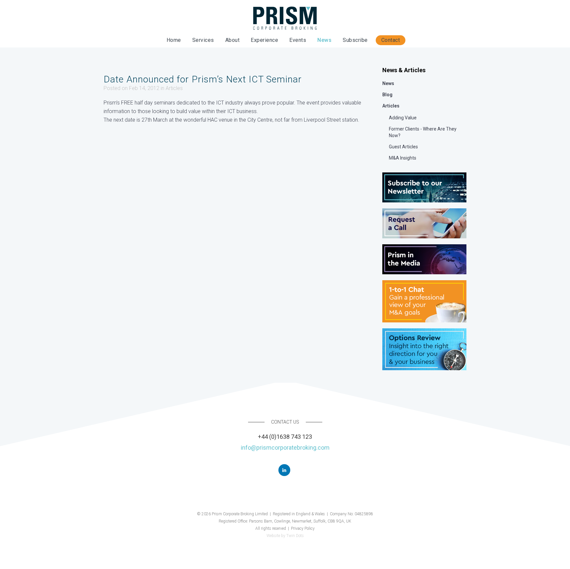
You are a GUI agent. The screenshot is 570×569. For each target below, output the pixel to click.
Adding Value (403, 117)
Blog (387, 94)
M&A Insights (402, 158)
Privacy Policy (303, 528)
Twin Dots (295, 535)
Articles (174, 88)
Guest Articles (403, 146)
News (388, 83)
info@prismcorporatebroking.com (285, 447)
